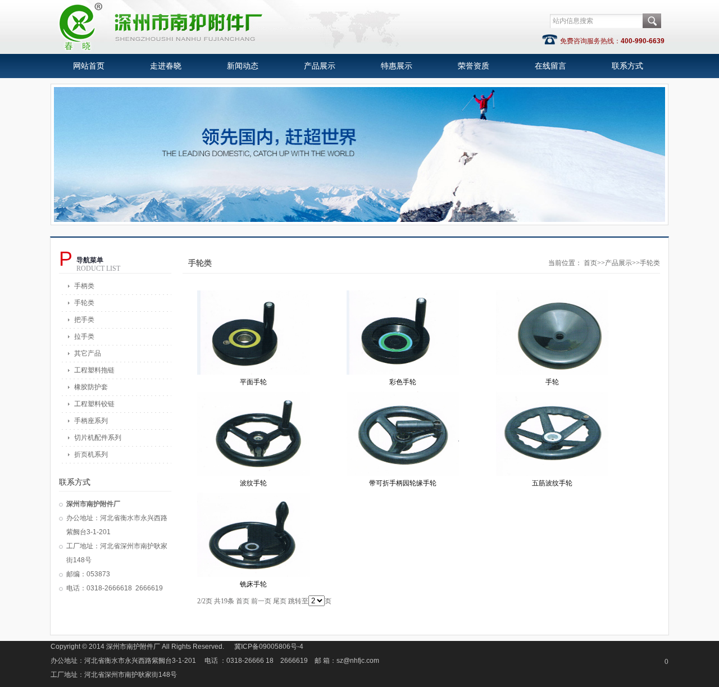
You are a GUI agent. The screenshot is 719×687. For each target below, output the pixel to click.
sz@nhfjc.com (357, 661)
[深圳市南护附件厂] (228, 51)
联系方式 (627, 66)
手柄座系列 (91, 421)
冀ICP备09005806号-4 (268, 646)
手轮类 (84, 303)
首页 (590, 263)
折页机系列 (91, 454)
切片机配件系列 (97, 438)
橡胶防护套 (91, 387)
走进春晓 (165, 66)
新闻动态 (242, 66)
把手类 (84, 320)
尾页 (279, 601)
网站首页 (88, 66)
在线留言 (550, 66)
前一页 (261, 601)
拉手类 (84, 336)
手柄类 (84, 286)
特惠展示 (396, 66)
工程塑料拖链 (94, 370)
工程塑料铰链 (94, 404)
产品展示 (319, 66)
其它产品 (87, 353)
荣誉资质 (473, 66)
